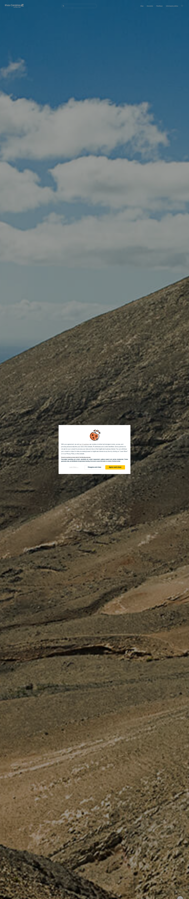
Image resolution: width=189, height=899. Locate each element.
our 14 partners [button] (84, 444)
